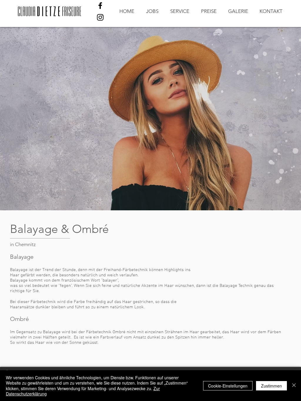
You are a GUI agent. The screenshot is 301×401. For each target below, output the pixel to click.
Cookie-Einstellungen (228, 386)
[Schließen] (293, 385)
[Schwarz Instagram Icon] (100, 17)
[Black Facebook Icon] (100, 5)
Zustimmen (271, 386)
